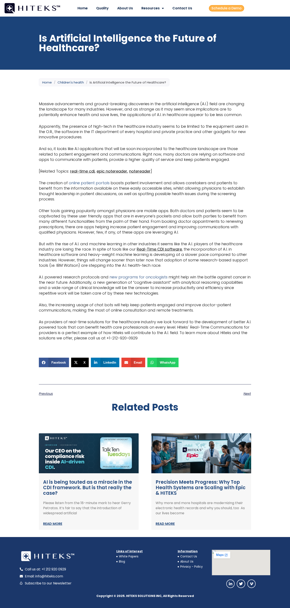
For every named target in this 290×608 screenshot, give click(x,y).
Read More (52, 524)
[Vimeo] (251, 584)
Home (82, 8)
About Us (125, 8)
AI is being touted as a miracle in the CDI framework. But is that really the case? (87, 488)
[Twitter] (241, 584)
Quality (102, 8)
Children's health (71, 82)
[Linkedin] (230, 584)
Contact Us (182, 8)
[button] (54, 362)
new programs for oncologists (139, 277)
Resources (150, 8)
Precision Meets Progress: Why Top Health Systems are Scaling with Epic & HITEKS (201, 488)
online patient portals (89, 183)
